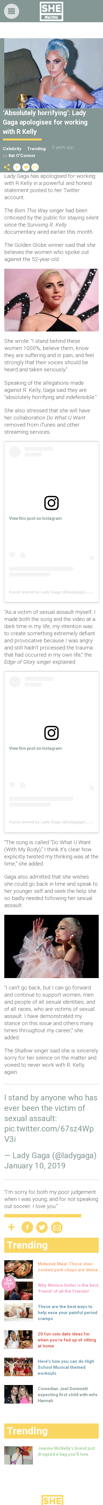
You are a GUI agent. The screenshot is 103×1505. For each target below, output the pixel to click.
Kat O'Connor (22, 155)
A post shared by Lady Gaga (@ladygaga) (47, 592)
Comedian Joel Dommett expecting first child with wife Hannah (68, 1394)
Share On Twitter (26, 167)
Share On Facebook (17, 167)
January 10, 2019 (35, 1165)
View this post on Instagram (35, 518)
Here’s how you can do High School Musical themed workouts (66, 1367)
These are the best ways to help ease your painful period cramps (67, 1312)
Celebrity (12, 148)
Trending (36, 148)
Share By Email (35, 167)
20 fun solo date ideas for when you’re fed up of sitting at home (67, 1340)
